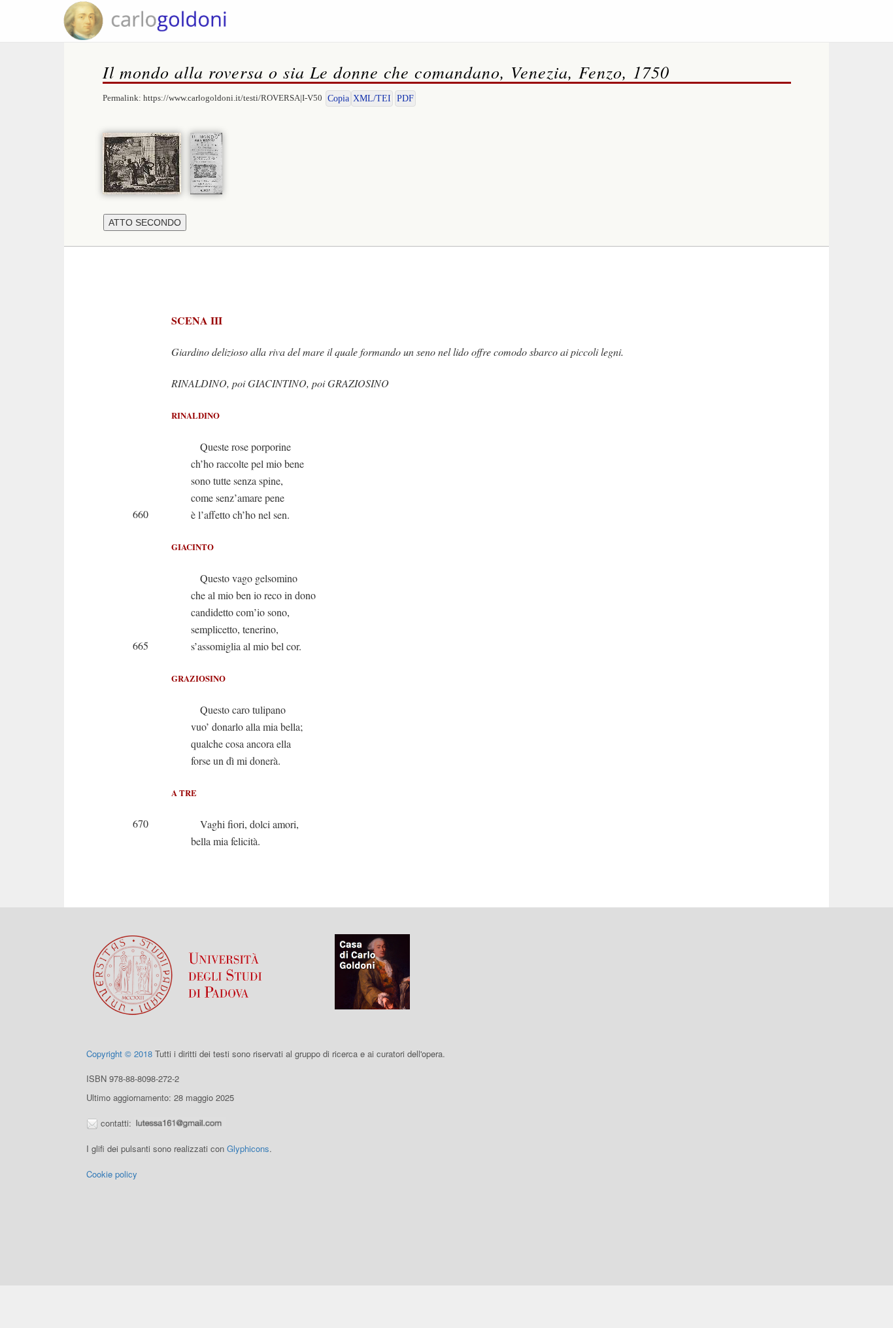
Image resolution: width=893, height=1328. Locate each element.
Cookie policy (111, 1174)
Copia (338, 98)
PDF (405, 98)
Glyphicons (248, 1148)
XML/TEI (372, 98)
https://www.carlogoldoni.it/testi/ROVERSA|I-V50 (232, 98)
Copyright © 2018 (119, 1053)
